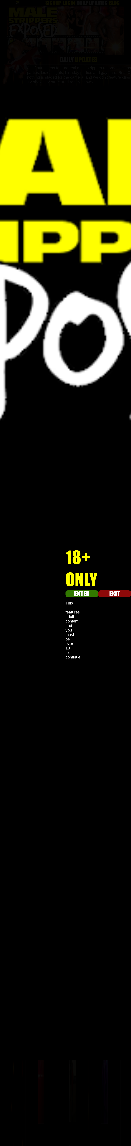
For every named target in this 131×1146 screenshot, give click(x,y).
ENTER (82, 593)
